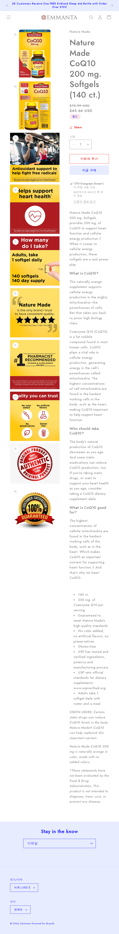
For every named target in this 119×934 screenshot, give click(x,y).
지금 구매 (89, 170)
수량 (72, 136)
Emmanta (25, 923)
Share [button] (78, 127)
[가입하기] (91, 843)
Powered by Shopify (43, 923)
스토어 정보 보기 (85, 202)
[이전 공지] (6, 5)
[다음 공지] (112, 5)
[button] (8, 17)
